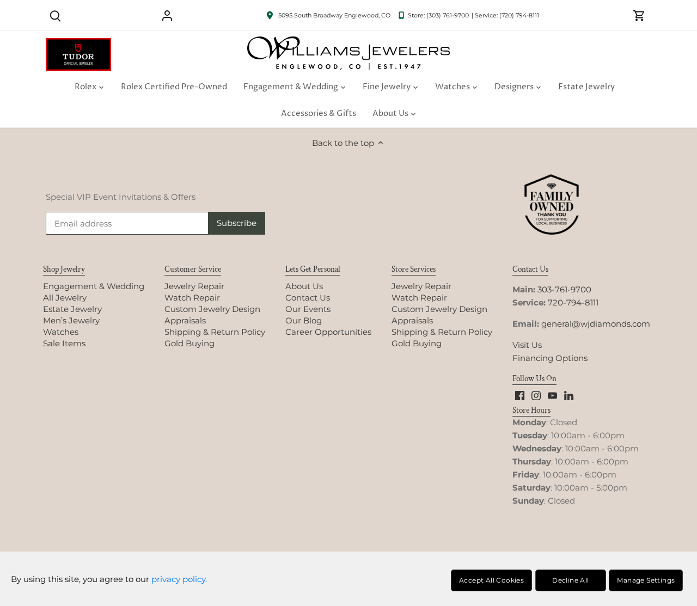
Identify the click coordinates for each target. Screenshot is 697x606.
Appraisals (185, 320)
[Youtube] (552, 395)
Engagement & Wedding (93, 286)
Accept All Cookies (491, 580)
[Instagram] (536, 395)
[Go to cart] (639, 15)
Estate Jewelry (72, 309)
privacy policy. (179, 579)
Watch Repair (192, 297)
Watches (60, 332)
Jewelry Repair (194, 286)
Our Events (308, 309)
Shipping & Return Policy (214, 332)
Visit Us (527, 345)
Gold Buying (189, 343)
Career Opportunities (328, 332)
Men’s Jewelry (71, 320)
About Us (304, 286)
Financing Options (550, 358)
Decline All (570, 580)
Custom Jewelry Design (212, 309)
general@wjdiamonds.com (595, 324)
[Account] (167, 15)
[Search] (55, 15)
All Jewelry (65, 297)
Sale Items (64, 343)
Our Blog (303, 320)
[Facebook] (519, 395)
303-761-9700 (564, 289)
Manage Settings (646, 580)
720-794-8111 (573, 302)
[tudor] (78, 44)
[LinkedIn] (568, 395)
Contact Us (307, 297)
